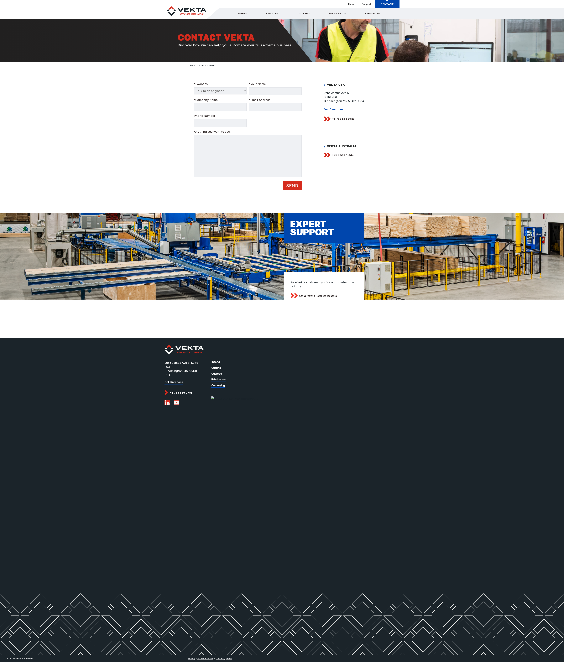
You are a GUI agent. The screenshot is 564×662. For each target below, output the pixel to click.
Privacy (191, 658)
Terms (229, 658)
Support (366, 4)
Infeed (242, 13)
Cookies (220, 658)
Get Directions (333, 109)
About (351, 4)
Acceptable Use (205, 658)
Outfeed (304, 13)
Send (292, 185)
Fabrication (337, 13)
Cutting (272, 13)
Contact (387, 4)
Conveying (372, 13)
